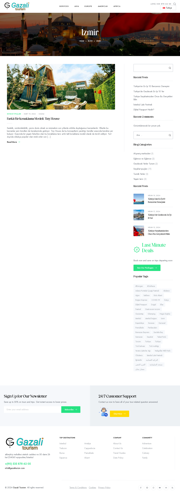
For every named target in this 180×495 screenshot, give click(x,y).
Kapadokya (139, 323)
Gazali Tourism (19, 487)
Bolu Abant (158, 295)
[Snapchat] (147, 487)
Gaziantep (139, 314)
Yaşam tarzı (138, 179)
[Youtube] (159, 487)
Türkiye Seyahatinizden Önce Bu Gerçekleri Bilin (152, 98)
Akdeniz (166, 290)
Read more (12, 142)
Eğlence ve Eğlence (142, 158)
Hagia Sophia (165, 314)
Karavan (151, 323)
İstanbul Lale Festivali (142, 104)
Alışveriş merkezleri (141, 153)
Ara (169, 68)
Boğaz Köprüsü (141, 300)
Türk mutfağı (154, 346)
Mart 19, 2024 (30, 114)
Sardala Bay (158, 332)
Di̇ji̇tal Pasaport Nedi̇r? (143, 109)
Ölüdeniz (139, 355)
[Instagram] (153, 487)
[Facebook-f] (140, 487)
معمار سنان (139, 369)
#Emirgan (139, 286)
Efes (161, 304)
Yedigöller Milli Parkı (162, 350)
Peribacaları (152, 327)
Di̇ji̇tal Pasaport (141, 304)
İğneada (138, 360)
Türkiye (148, 341)
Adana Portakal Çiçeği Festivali (147, 290)
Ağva (137, 295)
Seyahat (150, 337)
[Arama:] (153, 135)
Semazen (139, 337)
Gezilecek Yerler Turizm (144, 163)
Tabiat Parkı (161, 337)
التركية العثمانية (152, 360)
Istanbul (138, 318)
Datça (166, 300)
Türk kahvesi (140, 346)
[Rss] (172, 487)
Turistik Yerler (139, 174)
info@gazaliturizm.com (15, 468)
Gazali (41, 114)
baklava (146, 295)
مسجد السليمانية (156, 364)
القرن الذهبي (140, 364)
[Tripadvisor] (166, 487)
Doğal (153, 304)
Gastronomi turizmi (152, 309)
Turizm (138, 341)
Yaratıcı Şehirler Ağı (142, 350)
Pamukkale (139, 327)
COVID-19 (156, 300)
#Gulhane (151, 286)
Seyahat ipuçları (14, 114)
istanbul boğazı (151, 318)
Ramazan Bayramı (142, 332)
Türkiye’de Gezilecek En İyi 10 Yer (148, 91)
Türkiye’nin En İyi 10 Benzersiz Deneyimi (151, 86)
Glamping (151, 314)
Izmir (163, 318)
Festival (138, 309)
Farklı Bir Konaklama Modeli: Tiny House (33, 119)
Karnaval (162, 323)
